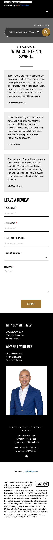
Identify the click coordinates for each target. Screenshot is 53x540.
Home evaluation (13, 357)
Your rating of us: (12, 253)
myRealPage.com (31, 471)
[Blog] (26, 456)
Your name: (10, 223)
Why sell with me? (14, 353)
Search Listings (13, 339)
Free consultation (14, 360)
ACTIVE (36, 25)
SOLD (47, 25)
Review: (8, 267)
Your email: (10, 208)
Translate (24, 5)
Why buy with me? (14, 332)
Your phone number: (14, 238)
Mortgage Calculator (15, 335)
